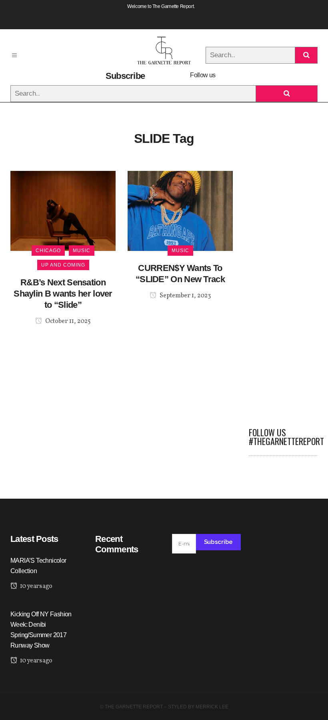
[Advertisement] (283, 291)
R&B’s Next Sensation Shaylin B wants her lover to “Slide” (63, 293)
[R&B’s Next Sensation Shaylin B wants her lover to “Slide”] (63, 210)
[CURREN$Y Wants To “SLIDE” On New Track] (180, 210)
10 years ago (35, 586)
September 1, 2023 (184, 295)
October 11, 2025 (67, 321)
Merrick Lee (212, 707)
